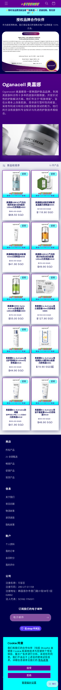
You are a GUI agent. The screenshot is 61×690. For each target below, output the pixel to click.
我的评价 (10, 565)
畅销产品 (10, 464)
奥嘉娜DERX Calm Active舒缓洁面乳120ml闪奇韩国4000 (16, 308)
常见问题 (10, 504)
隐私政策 (43, 660)
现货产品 (10, 477)
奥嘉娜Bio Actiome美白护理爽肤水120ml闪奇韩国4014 (16, 360)
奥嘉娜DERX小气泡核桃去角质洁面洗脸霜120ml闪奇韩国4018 (45, 256)
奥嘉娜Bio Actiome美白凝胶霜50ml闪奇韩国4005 (45, 308)
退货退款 (10, 518)
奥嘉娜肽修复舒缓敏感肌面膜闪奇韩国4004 (45, 203)
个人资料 (10, 544)
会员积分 (10, 558)
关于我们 (10, 497)
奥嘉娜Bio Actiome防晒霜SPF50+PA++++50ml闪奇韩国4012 (16, 413)
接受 (29, 668)
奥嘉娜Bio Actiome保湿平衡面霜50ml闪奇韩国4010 (45, 412)
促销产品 (10, 471)
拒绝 (29, 675)
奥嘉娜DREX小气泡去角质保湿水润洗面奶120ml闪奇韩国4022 (16, 204)
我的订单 (10, 551)
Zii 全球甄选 (11, 457)
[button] (6, 3)
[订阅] (47, 617)
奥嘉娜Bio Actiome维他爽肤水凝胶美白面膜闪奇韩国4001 (45, 360)
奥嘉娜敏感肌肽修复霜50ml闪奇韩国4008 (16, 255)
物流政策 (10, 511)
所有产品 (10, 450)
